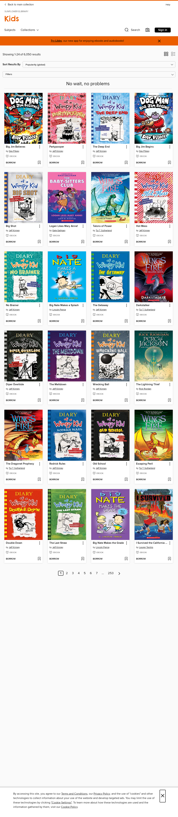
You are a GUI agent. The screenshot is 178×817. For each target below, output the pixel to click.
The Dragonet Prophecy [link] (20, 463)
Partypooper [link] (56, 146)
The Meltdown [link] (57, 384)
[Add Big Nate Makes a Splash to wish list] (82, 321)
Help (168, 4)
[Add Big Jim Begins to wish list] (169, 163)
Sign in (162, 30)
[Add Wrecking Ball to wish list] (126, 400)
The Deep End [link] (101, 146)
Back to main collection (20, 4)
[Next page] (119, 573)
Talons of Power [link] (102, 226)
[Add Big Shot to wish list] (39, 242)
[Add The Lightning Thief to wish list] (169, 400)
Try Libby (56, 41)
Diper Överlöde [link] (15, 384)
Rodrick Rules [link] (57, 463)
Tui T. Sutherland (104, 230)
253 (111, 573)
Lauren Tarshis (146, 547)
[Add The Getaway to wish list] (126, 321)
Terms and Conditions (74, 793)
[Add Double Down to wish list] (39, 559)
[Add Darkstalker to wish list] (169, 321)
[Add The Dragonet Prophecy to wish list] (39, 479)
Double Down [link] (14, 543)
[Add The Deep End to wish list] (126, 163)
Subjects (9, 30)
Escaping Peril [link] (144, 463)
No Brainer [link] (12, 305)
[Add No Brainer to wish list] (39, 321)
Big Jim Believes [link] (15, 146)
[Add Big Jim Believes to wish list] (39, 163)
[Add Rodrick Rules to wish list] (82, 479)
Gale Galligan (58, 230)
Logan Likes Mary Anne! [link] (63, 226)
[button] (132, 30)
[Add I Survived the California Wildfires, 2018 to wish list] (169, 559)
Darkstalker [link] (142, 305)
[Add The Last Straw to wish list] (82, 559)
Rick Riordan (145, 388)
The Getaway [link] (100, 305)
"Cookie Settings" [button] (61, 802)
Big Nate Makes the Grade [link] (108, 543)
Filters (9, 74)
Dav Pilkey (14, 151)
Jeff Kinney (57, 151)
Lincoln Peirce (59, 309)
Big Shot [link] (11, 226)
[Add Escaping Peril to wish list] (169, 479)
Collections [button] (29, 30)
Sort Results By (12, 64)
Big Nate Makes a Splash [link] (64, 305)
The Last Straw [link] (58, 543)
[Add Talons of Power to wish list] (126, 242)
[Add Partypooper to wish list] (82, 163)
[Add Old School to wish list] (126, 479)
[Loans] (148, 30)
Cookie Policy (69, 807)
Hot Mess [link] (141, 226)
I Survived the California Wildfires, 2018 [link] (152, 543)
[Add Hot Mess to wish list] (169, 242)
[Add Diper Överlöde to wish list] (39, 400)
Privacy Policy (102, 793)
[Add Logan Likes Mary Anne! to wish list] (82, 242)
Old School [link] (99, 463)
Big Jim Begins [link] (145, 146)
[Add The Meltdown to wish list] (82, 400)
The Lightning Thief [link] (148, 384)
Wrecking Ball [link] (101, 384)
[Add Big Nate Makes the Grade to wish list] (126, 559)
